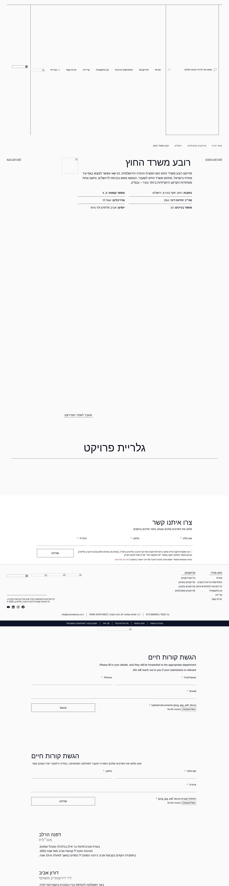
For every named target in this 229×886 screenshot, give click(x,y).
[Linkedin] (13, 607)
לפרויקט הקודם (214, 159)
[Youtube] (8, 607)
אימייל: (83, 538)
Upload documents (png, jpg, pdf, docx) (173, 705)
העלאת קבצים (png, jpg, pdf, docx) (176, 798)
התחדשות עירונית (124, 70)
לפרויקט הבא (14, 159)
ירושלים (178, 145)
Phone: (107, 677)
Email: (192, 691)
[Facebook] (23, 607)
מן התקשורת (102, 70)
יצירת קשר (71, 70)
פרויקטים (144, 70)
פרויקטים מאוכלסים (197, 145)
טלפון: (135, 538)
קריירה (86, 70)
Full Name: (189, 677)
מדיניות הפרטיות (122, 559)
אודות (158, 70)
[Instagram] (18, 607)
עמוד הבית (217, 145)
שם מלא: (187, 538)
